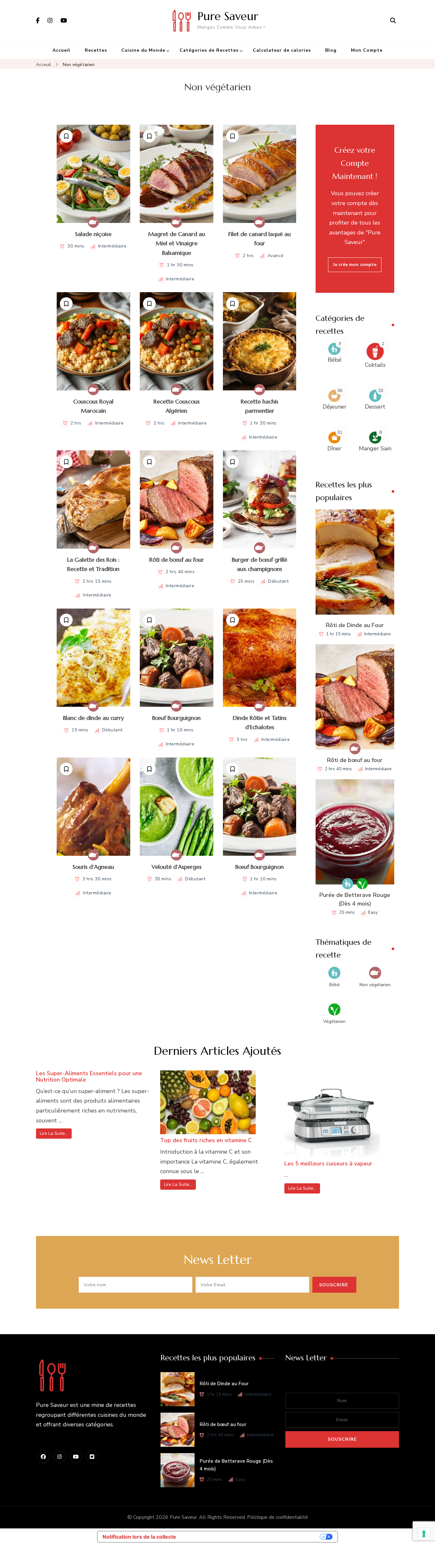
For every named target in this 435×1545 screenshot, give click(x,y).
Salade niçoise (93, 234)
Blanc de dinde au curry (93, 717)
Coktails (375, 365)
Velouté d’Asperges (177, 866)
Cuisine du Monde (143, 50)
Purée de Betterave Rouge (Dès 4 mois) (354, 899)
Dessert (375, 406)
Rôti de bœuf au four (176, 559)
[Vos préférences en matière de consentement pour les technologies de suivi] (424, 1534)
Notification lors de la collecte (139, 1537)
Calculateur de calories (282, 50)
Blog (331, 50)
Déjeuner (334, 406)
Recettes (96, 50)
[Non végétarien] (93, 222)
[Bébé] (347, 883)
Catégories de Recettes (209, 50)
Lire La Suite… (54, 1133)
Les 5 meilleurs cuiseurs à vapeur (328, 1163)
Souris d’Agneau (93, 866)
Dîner (334, 448)
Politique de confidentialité (277, 1517)
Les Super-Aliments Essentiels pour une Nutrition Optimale (89, 1076)
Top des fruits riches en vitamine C (206, 1140)
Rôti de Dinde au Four (355, 625)
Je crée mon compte (354, 265)
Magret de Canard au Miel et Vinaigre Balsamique (176, 243)
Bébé (334, 360)
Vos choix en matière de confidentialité (251, 1537)
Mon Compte (366, 50)
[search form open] (393, 21)
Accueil (61, 50)
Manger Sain (375, 448)
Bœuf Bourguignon (176, 717)
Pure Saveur (227, 16)
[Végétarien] (362, 883)
